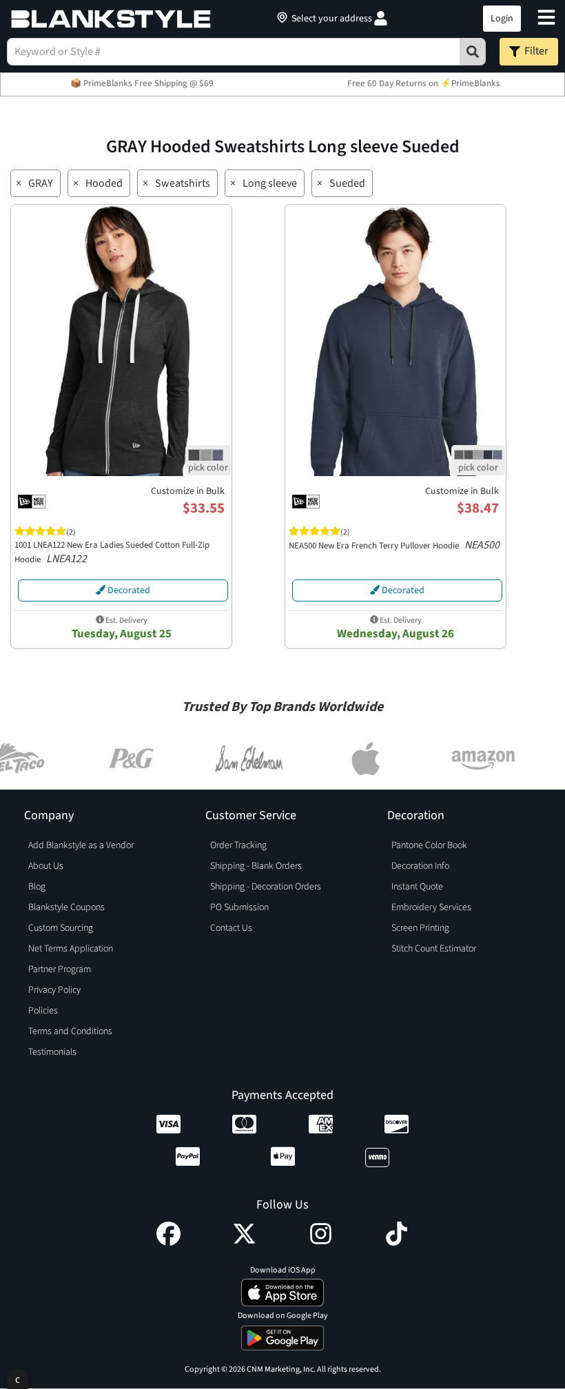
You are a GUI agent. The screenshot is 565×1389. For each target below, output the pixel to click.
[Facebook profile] (168, 1242)
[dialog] (17, 1379)
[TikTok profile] (396, 1242)
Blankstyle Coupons (66, 907)
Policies (43, 1011)
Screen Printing (420, 928)
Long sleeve (270, 183)
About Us (45, 866)
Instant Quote (417, 887)
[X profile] (244, 1242)
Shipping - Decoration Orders (265, 887)
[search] (473, 51)
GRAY (40, 183)
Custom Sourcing (60, 928)
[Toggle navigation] (546, 19)
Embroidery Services (431, 907)
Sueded (347, 183)
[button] (417, 18)
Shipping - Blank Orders (256, 866)
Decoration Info (420, 866)
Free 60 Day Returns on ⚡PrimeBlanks (423, 83)
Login (502, 18)
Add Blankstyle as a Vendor (81, 845)
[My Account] (380, 18)
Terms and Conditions (70, 1031)
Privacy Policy (54, 990)
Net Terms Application (70, 949)
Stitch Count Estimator (433, 949)
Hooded (104, 183)
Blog (36, 887)
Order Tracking (238, 845)
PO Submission (239, 907)
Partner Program (59, 969)
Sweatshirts (182, 183)
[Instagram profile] (321, 1242)
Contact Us (231, 928)
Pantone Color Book (429, 845)
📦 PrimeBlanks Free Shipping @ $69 (142, 83)
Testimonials (52, 1052)
